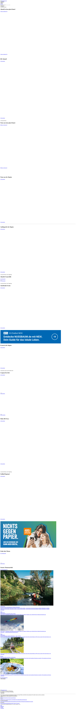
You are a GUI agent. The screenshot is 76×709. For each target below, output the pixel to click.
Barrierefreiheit (6, 703)
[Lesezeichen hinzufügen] (0, 633)
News (7, 697)
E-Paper (4, 697)
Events (9, 697)
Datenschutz (11, 703)
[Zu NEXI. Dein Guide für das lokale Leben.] (30, 343)
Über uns (1, 701)
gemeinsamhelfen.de (13, 701)
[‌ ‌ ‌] (38, 555)
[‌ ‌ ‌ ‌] (38, 172)
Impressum (2, 703)
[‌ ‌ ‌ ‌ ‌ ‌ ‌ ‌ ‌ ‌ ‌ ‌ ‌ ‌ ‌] (38, 19)
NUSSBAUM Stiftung (21, 701)
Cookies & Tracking (16, 703)
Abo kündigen (18, 699)
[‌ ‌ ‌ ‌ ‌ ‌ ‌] (38, 291)
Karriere (4, 701)
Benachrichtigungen (23, 699)
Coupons (11, 697)
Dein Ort (1, 697)
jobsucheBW (8, 701)
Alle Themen (2, 563)
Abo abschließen (13, 699)
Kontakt (8, 699)
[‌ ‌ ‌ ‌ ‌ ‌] (38, 378)
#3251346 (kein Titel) (3, 699)
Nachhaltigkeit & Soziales (29, 701)
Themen (14, 697)
